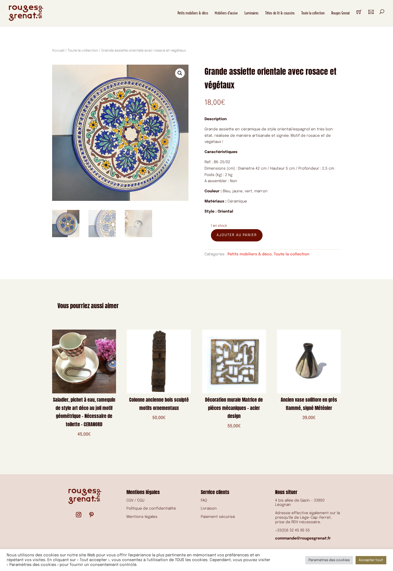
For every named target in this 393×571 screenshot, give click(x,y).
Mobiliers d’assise (226, 13)
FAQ (204, 500)
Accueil (58, 50)
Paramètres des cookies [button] (329, 560)
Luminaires (251, 13)
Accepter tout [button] (371, 560)
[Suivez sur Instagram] (78, 514)
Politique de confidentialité (151, 508)
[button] (180, 73)
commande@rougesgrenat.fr (303, 538)
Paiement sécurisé (218, 517)
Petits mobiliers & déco (193, 13)
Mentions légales (141, 517)
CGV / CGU (135, 500)
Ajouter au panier (237, 235)
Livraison (209, 508)
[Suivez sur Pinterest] (91, 514)
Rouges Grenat (340, 13)
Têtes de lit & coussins (280, 13)
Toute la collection (313, 13)
